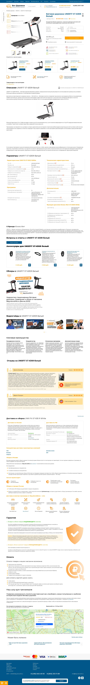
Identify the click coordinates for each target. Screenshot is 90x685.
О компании (52, 1)
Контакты (46, 1)
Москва (50, 5)
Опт (41, 1)
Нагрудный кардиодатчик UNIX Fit (48, 252)
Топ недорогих (10, 84)
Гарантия (27, 1)
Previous (12, 53)
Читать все (81, 416)
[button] (76, 1)
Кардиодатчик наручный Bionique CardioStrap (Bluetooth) (73, 252)
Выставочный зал (35, 1)
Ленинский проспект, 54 (51, 6)
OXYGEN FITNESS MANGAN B (23, 61)
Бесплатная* (40, 76)
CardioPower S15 (75, 61)
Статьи (35, 669)
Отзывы (35, 666)
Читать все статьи (77, 637)
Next (30, 53)
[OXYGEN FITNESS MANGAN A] (38, 65)
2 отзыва (65, 18)
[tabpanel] (15, 324)
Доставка (16, 1)
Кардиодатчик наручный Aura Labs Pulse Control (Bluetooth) (23, 252)
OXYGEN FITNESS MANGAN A (49, 61)
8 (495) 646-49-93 (65, 5)
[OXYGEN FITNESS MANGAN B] (13, 65)
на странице (70, 599)
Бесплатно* (31, 437)
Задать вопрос (14, 242)
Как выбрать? (9, 1)
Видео (34, 664)
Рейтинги (35, 663)
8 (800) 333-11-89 (78, 5)
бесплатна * (33, 463)
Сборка (22, 1)
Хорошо (61, 680)
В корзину (22, 69)
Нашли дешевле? (74, 42)
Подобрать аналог (52, 42)
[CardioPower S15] (64, 65)
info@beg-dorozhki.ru (78, 673)
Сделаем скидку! (68, 78)
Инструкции (36, 668)
